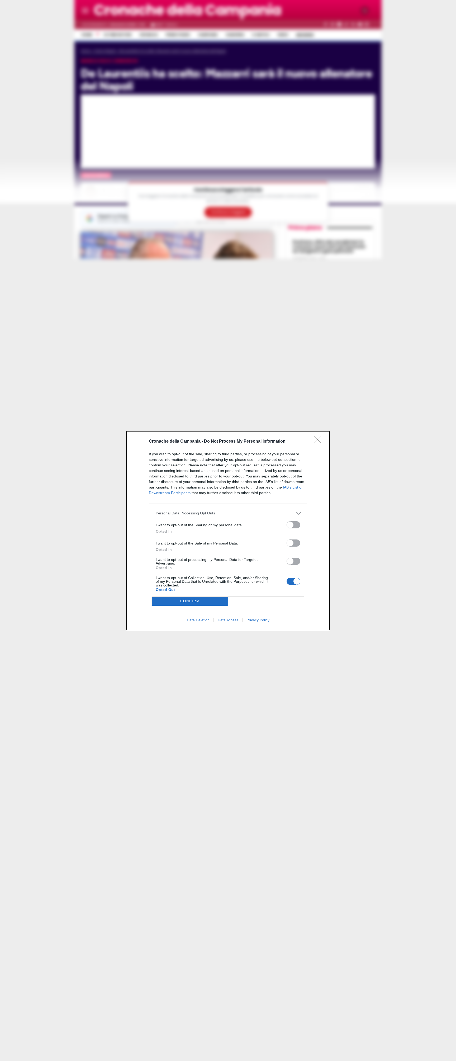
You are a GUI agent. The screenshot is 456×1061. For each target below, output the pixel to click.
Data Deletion (198, 620)
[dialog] (228, 530)
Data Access (228, 620)
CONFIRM (190, 601)
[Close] (319, 442)
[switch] (293, 524)
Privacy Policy (257, 620)
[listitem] (228, 513)
